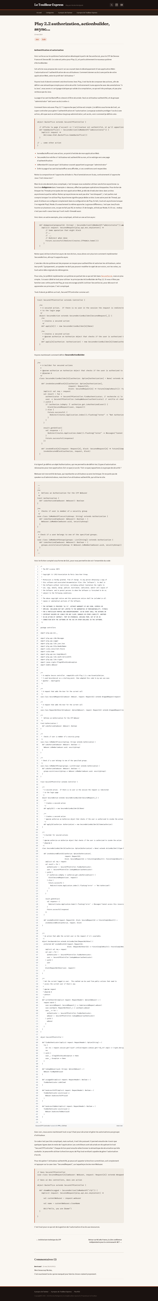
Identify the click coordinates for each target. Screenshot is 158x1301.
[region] (79, 844)
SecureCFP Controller (43, 1126)
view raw (119, 1126)
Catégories (50, 12)
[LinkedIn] (117, 5)
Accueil (39, 12)
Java (37, 39)
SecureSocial (106, 276)
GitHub (64, 1126)
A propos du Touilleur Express (87, 12)
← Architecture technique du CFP (48, 1240)
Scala (44, 39)
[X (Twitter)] (112, 5)
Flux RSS (77, 1292)
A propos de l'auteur (65, 12)
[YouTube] (122, 5)
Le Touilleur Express (48, 5)
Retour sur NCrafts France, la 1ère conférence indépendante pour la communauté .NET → (105, 1241)
